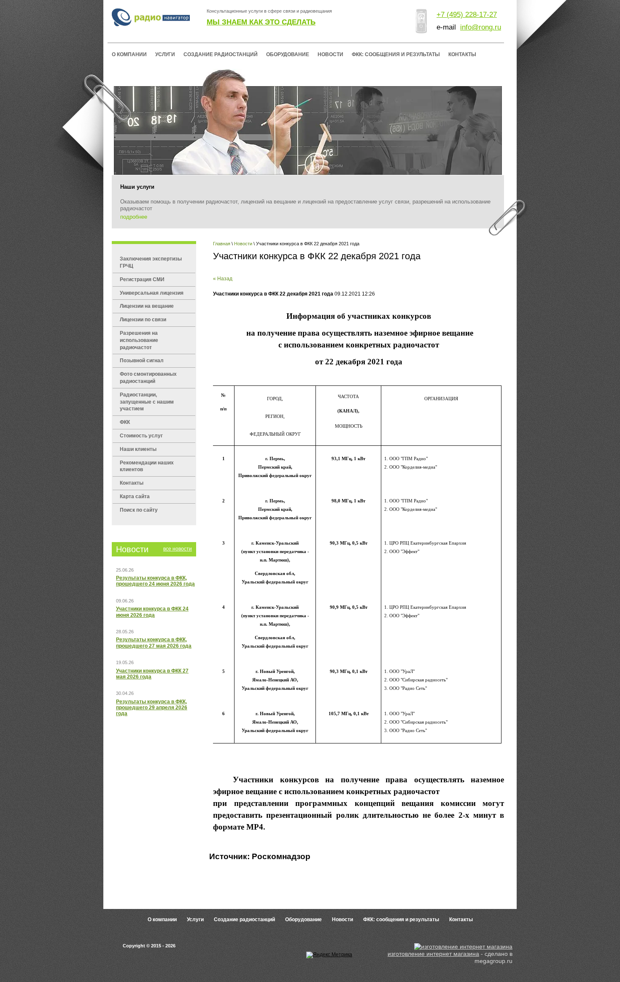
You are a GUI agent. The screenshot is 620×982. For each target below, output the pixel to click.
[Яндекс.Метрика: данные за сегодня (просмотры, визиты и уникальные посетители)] (329, 955)
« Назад (222, 279)
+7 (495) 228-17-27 (467, 15)
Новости (243, 243)
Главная (221, 243)
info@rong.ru (480, 27)
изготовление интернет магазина (433, 953)
